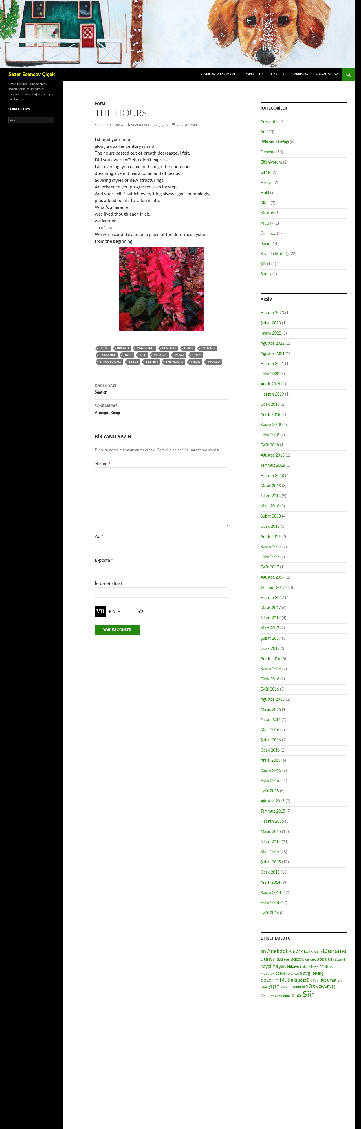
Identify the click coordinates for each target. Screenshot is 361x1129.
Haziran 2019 (272, 394)
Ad (99, 536)
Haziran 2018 (272, 476)
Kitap (265, 203)
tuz (323, 980)
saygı (289, 973)
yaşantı (286, 986)
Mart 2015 (270, 852)
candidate (145, 348)
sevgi (305, 973)
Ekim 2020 (270, 374)
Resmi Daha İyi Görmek (219, 74)
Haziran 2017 (272, 598)
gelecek (297, 959)
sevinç (317, 974)
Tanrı (316, 980)
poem (196, 355)
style (133, 361)
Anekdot (268, 122)
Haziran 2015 (272, 822)
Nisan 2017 (271, 618)
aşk (299, 951)
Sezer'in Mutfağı (275, 254)
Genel (265, 173)
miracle (160, 355)
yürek (312, 986)
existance (108, 355)
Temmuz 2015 (273, 811)
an (263, 951)
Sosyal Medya (327, 74)
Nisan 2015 (271, 842)
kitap (314, 967)
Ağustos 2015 (273, 801)
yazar (264, 986)
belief (104, 348)
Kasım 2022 (271, 333)
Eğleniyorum (271, 162)
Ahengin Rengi (107, 409)
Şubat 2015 (271, 862)
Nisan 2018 (271, 496)
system (152, 361)
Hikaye (266, 183)
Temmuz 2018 (273, 466)
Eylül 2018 (270, 445)
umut (331, 980)
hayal (266, 966)
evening (208, 348)
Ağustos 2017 (273, 577)
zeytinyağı (327, 986)
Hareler (277, 74)
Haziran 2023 (272, 313)
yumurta (298, 986)
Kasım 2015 (271, 771)
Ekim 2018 (270, 435)
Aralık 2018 (270, 415)
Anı (263, 132)
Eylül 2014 (270, 913)
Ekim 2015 (270, 781)
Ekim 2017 (270, 557)
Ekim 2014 (270, 903)
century (169, 348)
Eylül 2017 (270, 567)
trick (195, 361)
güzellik (340, 959)
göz (320, 959)
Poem (100, 104)
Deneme (268, 152)
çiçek (278, 996)
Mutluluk (267, 973)
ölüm (287, 996)
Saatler (105, 389)
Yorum (103, 464)
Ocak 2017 (270, 649)
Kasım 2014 (271, 893)
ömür (296, 996)
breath (123, 348)
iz (309, 967)
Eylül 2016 (270, 689)
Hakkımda (300, 74)
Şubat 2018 (271, 516)
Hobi (265, 193)
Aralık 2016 (270, 659)
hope (128, 355)
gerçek (310, 959)
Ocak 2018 (270, 527)
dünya (268, 959)
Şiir (263, 264)
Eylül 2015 (270, 791)
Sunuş (266, 274)
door (188, 348)
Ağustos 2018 (273, 455)
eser (287, 959)
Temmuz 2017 (273, 588)
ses (296, 973)
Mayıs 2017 (271, 608)
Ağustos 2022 (273, 344)
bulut (318, 952)
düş (280, 959)
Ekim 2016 (270, 679)
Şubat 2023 (271, 323)
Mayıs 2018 (271, 486)
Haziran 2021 (272, 364)
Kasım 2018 (271, 425)
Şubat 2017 (271, 639)
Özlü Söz (268, 234)
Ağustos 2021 (273, 354)
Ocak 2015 (270, 872)
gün (329, 959)
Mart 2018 (270, 506)
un (340, 980)
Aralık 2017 (270, 537)
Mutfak (267, 223)
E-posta (104, 560)
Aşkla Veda (254, 74)
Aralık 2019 (270, 384)
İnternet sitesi (108, 584)
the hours (174, 361)
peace (179, 355)
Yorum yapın (188, 125)
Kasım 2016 (271, 669)
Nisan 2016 (271, 720)
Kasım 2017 (271, 547)
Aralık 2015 (270, 761)
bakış (308, 952)
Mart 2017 (270, 628)
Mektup (267, 213)
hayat (279, 966)
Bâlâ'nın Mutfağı (275, 142)
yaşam (274, 987)
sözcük (305, 980)
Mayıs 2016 (271, 710)
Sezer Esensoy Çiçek (31, 74)
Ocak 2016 (270, 750)
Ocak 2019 (270, 405)
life (143, 355)
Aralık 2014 (270, 883)
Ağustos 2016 (273, 700)
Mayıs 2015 (271, 832)
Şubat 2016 (271, 740)
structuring (110, 361)
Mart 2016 (270, 730)
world (214, 361)
